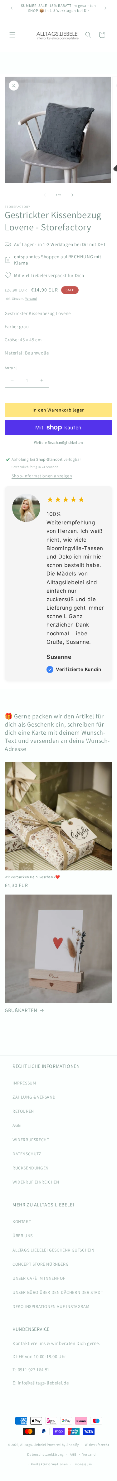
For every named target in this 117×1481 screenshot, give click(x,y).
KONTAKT (21, 1221)
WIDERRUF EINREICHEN (35, 1182)
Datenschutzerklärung (45, 1454)
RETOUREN (23, 1111)
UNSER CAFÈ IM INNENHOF (38, 1278)
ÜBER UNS (22, 1235)
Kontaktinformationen (49, 1464)
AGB (16, 1125)
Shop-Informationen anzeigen (42, 476)
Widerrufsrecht (97, 1444)
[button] (12, 35)
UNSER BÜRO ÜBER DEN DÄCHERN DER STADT (57, 1292)
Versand (31, 299)
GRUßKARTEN (21, 1010)
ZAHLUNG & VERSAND (34, 1097)
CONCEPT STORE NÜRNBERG (40, 1264)
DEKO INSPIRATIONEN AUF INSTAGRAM (50, 1306)
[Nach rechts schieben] (72, 195)
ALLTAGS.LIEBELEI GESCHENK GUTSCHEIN (53, 1250)
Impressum (83, 1464)
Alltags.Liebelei (33, 1444)
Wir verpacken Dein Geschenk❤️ (32, 876)
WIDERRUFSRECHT (30, 1139)
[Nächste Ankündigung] (105, 8)
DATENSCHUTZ (26, 1154)
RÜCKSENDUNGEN (30, 1168)
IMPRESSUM (24, 1083)
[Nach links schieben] (45, 195)
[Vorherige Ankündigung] (11, 8)
